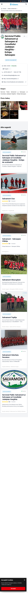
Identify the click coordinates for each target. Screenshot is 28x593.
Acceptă (13, 588)
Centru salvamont (12, 8)
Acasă (4, 8)
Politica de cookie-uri (6, 584)
